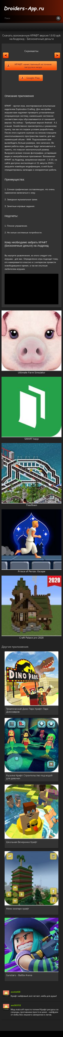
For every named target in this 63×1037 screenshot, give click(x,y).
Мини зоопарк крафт (17, 908)
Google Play (33, 77)
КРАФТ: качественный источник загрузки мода (33, 66)
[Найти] (58, 18)
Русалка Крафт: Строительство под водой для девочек (29, 777)
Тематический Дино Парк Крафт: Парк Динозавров (27, 710)
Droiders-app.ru (24, 7)
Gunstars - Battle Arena (19, 975)
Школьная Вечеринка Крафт (21, 841)
